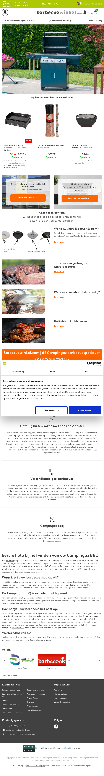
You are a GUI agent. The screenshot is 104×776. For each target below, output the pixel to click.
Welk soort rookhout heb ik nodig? (77, 292)
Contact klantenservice (11, 690)
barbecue (10, 560)
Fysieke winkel (32, 706)
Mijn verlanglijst (60, 698)
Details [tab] (52, 371)
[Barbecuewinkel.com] (7, 4)
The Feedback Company (35, 765)
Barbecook (52, 668)
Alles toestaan (84, 410)
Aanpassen (50, 410)
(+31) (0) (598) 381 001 (15, 725)
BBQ (69, 660)
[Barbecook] (52, 660)
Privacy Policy (32, 698)
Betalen (5, 700)
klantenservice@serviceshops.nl (18, 730)
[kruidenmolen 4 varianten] (52, 120)
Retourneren (7, 708)
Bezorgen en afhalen (10, 704)
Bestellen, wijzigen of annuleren (13, 695)
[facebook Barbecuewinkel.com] (56, 726)
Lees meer (59, 242)
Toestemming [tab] (18, 371)
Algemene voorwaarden (36, 694)
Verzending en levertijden (12, 712)
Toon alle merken (9, 675)
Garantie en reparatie (35, 690)
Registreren (58, 690)
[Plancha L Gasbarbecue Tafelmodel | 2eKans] (18, 120)
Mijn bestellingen (61, 694)
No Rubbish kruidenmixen (71, 321)
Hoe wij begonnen (34, 710)
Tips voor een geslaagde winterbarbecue (70, 265)
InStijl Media (70, 760)
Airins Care (22, 668)
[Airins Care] (22, 660)
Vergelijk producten (62, 702)
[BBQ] (69, 656)
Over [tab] (86, 371)
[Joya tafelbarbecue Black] (86, 120)
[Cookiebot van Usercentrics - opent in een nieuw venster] (89, 364)
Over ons (30, 702)
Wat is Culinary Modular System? (76, 228)
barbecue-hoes (18, 627)
